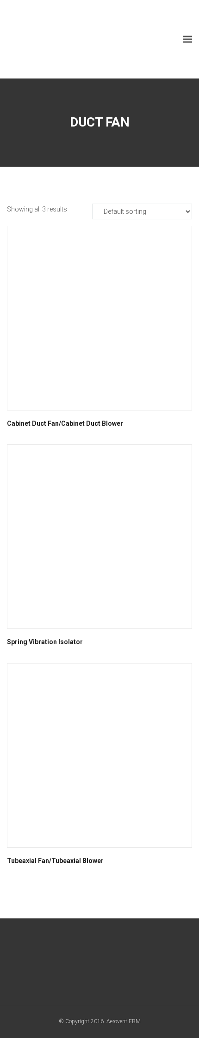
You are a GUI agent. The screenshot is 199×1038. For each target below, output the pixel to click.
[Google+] (82, 963)
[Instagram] (116, 963)
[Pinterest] (134, 963)
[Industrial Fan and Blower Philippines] (76, 39)
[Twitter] (99, 963)
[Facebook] (65, 963)
